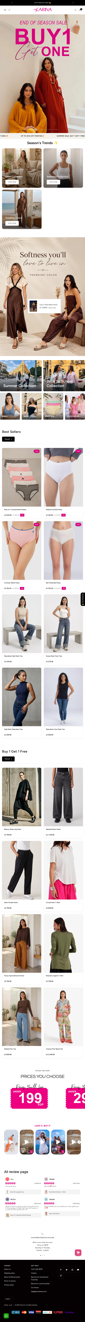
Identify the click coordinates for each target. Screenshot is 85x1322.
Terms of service (10, 1281)
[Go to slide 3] (44, 1255)
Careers (33, 1273)
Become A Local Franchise (40, 1284)
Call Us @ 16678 (36, 1269)
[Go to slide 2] (42, 1255)
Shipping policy (9, 1273)
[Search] (9, 10)
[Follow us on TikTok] (61, 1275)
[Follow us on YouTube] (78, 1270)
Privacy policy (9, 1285)
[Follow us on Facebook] (61, 1270)
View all (7, 439)
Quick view (52, 308)
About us (7, 1269)
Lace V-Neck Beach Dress (48, 305)
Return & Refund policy (12, 1277)
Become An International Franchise (39, 1278)
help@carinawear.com (39, 1291)
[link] (21, 483)
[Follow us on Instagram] (72, 1270)
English (7, 1299)
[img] (10, 1183)
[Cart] (80, 10)
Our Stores (35, 1287)
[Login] (75, 10)
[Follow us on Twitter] (66, 1270)
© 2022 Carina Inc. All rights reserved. (26, 1305)
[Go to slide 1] (40, 1255)
